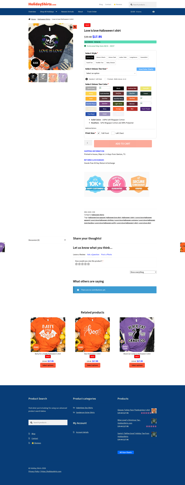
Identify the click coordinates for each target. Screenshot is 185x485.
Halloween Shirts (44, 19)
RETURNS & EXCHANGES (94, 160)
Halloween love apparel (96, 217)
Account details (82, 432)
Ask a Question (93, 254)
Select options (48, 365)
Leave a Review (79, 254)
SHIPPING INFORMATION (94, 151)
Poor (76, 264)
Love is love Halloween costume (126, 220)
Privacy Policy (34, 471)
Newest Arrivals (67, 11)
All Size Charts (126, 452)
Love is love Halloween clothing (102, 220)
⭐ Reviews (118, 4)
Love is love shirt (145, 223)
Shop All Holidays (47, 11)
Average (82, 264)
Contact (108, 4)
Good (85, 264)
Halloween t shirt (128, 217)
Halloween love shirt (113, 217)
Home (33, 19)
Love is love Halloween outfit (105, 223)
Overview (32, 11)
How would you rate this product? (89, 261)
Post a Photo (106, 254)
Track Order (92, 11)
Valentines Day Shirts (84, 407)
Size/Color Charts (146, 69)
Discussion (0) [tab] (34, 240)
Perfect (88, 264)
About (80, 11)
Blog (101, 4)
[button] (75, 27)
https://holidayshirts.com (51, 471)
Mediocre (79, 264)
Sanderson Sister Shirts (85, 412)
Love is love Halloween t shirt (127, 223)
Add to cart (123, 143)
